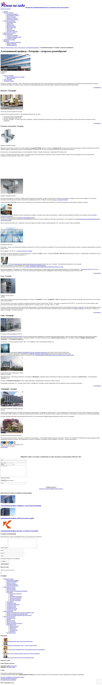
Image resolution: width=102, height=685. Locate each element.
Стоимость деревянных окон (14, 37)
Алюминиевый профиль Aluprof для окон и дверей (17, 518)
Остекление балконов (12, 14)
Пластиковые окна (11, 22)
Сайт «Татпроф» (8, 79)
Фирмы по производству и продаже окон (17, 614)
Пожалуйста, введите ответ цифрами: (10, 558)
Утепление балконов (12, 18)
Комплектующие (11, 620)
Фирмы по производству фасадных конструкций (19, 615)
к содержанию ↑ (97, 87)
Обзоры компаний (11, 43)
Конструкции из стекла (9, 33)
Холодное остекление (15, 600)
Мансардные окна (11, 27)
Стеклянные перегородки (13, 604)
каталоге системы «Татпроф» (24, 251)
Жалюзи (9, 619)
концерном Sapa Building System (26, 217)
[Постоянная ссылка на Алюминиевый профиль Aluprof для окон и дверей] (8, 515)
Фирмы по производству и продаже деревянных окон (20, 612)
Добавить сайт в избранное (7, 446)
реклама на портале (6, 8)
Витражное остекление (15, 593)
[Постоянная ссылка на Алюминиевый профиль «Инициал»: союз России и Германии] (8, 502)
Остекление (10, 592)
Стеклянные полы (11, 607)
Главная (6, 11)
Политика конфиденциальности (9, 678)
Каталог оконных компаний (14, 42)
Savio (89, 269)
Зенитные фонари (11, 589)
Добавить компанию (12, 45)
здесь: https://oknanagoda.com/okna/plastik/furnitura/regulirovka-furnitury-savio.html (43, 266)
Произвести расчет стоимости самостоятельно (51, 488)
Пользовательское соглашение (8, 679)
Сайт (2, 556)
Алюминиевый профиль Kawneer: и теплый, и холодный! (19, 531)
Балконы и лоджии (8, 12)
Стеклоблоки (10, 601)
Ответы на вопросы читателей (14, 623)
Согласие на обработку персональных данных (12, 677)
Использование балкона (13, 15)
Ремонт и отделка (11, 16)
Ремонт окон (10, 23)
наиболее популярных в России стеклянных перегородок (32, 352)
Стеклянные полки (11, 605)
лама (9, 667)
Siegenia (83, 269)
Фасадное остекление (12, 31)
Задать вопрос (4, 447)
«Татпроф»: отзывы (9, 81)
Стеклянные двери (11, 603)
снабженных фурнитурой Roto (38, 265)
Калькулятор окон (8, 34)
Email (2, 553)
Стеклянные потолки (12, 608)
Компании (6, 41)
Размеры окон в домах (9, 39)
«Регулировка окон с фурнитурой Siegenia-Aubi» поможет (27, 264)
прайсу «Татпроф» (79, 308)
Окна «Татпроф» (11, 78)
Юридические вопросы (12, 19)
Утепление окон (11, 30)
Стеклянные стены (11, 609)
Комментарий (4, 547)
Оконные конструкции (9, 20)
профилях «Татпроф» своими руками (38, 353)
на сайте (13, 667)
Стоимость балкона (11, 38)
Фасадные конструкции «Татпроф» (16, 77)
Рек (7, 667)
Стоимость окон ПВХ (12, 35)
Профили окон (10, 24)
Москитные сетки (11, 26)
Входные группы (11, 588)
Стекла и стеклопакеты (15, 597)
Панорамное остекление (16, 596)
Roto (86, 269)
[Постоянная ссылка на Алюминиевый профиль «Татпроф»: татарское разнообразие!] (15, 70)
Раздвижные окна (11, 632)
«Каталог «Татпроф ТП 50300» (60, 199)
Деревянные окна (11, 618)
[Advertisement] (51, 168)
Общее (11, 595)
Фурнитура (9, 29)
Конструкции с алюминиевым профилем (28, 47)
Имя (2, 550)
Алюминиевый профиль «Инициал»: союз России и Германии (21, 505)
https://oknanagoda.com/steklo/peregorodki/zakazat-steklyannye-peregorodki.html (54, 355)
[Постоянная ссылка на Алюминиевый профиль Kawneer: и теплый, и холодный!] (8, 528)
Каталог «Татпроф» (9, 75)
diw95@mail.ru (13, 666)
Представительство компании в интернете (11, 336)
